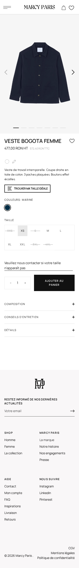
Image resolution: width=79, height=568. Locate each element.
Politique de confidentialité (56, 558)
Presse (44, 460)
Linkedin (45, 493)
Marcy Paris (24, 555)
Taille (9, 220)
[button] (6, 72)
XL (9, 244)
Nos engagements (52, 453)
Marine (7, 207)
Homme (9, 440)
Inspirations (12, 506)
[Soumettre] (72, 411)
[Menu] (7, 7)
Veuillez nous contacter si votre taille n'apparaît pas (32, 265)
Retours (10, 519)
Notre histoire (49, 446)
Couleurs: (18, 200)
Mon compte (13, 493)
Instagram (47, 486)
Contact (10, 486)
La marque (47, 440)
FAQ (7, 499)
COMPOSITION (14, 304)
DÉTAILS (10, 330)
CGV (71, 548)
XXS (10, 231)
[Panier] (63, 8)
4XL (48, 244)
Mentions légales (63, 553)
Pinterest (46, 499)
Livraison (10, 513)
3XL (35, 244)
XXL (22, 244)
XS (22, 231)
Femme (9, 446)
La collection (13, 453)
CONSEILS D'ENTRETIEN (21, 317)
